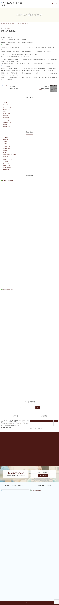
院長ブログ (10, 28)
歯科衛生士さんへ (7, 107)
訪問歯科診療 (6, 169)
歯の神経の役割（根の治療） (10, 154)
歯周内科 (5, 141)
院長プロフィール (7, 122)
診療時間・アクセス (8, 124)
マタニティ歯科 (6, 148)
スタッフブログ (6, 113)
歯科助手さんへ (7, 109)
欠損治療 (5, 150)
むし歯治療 (5, 137)
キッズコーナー (6, 120)
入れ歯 (4, 152)
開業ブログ (5, 115)
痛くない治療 (6, 163)
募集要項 (5, 104)
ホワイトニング (6, 146)
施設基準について (7, 126)
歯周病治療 (5, 139)
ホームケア (5, 161)
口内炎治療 (5, 156)
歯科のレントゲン (7, 165)
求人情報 (5, 102)
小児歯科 (5, 143)
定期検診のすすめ (7, 167)
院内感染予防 (6, 117)
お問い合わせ (44, 475)
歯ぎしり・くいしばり (8, 159)
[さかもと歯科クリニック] (12, 4)
